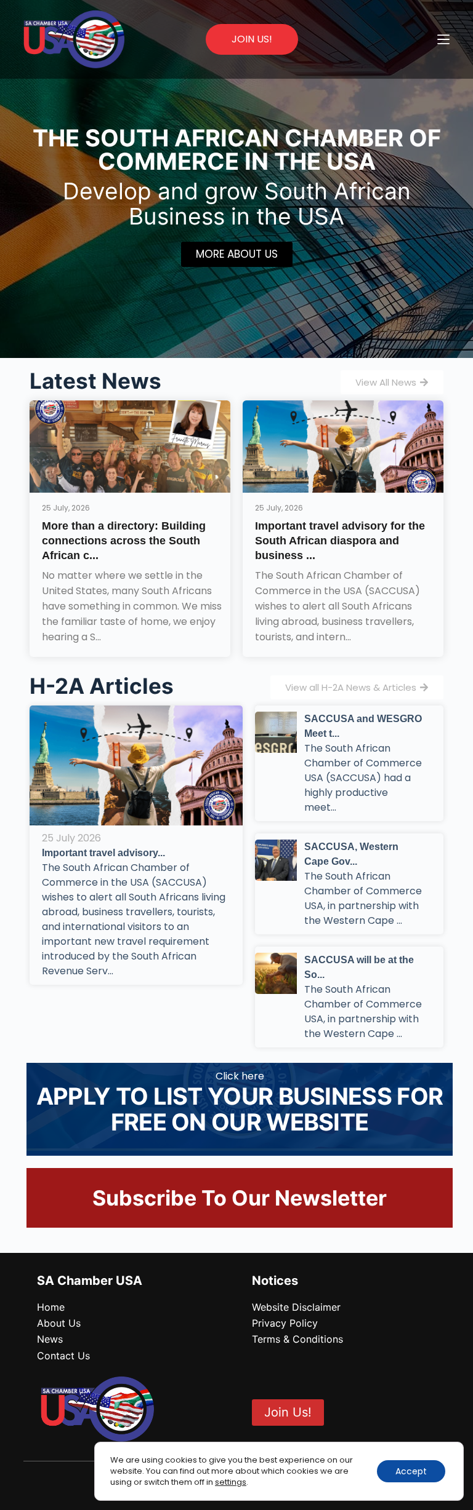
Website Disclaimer (296, 1307)
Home (51, 1307)
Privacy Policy (285, 1323)
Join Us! (288, 1412)
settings (230, 1482)
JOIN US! (252, 39)
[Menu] (443, 39)
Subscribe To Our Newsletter (239, 1197)
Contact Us (63, 1355)
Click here (240, 1076)
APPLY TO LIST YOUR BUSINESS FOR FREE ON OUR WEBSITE (239, 1109)
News (50, 1339)
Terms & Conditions (297, 1339)
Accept (411, 1471)
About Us (59, 1323)
